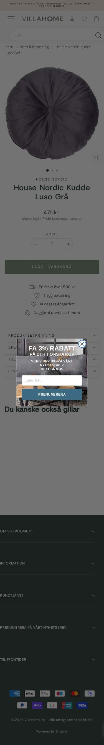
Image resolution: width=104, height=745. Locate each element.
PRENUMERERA (52, 394)
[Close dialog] (82, 344)
